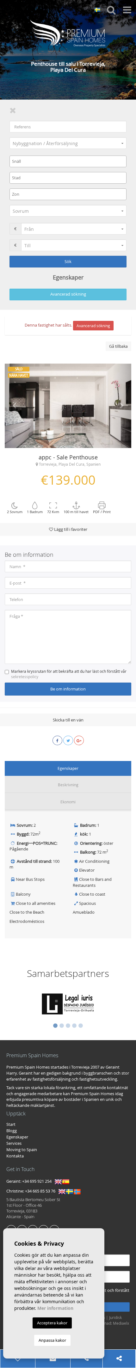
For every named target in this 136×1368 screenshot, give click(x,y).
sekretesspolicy (24, 676)
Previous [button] (14, 406)
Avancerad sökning (68, 294)
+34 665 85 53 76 (40, 1191)
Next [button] (121, 406)
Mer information (55, 1308)
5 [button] (80, 1026)
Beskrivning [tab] (68, 784)
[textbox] (69, 161)
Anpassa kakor (52, 1340)
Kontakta (15, 1156)
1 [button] (55, 1026)
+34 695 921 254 (37, 1181)
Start (10, 1124)
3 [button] (68, 1026)
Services (14, 1143)
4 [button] (74, 1026)
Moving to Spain (21, 1149)
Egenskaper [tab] (68, 768)
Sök (68, 261)
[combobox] (68, 161)
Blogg (11, 1130)
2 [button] (62, 1026)
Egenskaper (17, 1137)
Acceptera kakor (52, 1323)
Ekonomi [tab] (68, 801)
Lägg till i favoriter (70, 529)
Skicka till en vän (68, 720)
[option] (68, 406)
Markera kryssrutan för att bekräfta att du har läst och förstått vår (69, 674)
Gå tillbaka (118, 346)
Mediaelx (121, 1323)
